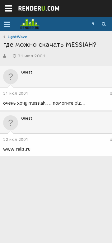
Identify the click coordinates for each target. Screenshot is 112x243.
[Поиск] (103, 24)
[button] (7, 24)
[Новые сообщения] (93, 24)
